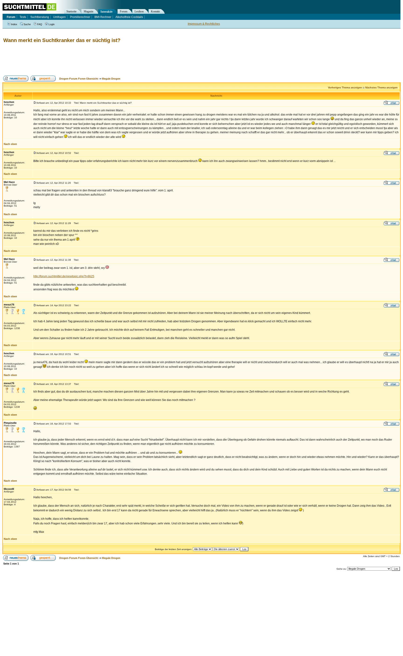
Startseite (71, 11)
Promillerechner (80, 17)
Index (14, 24)
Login (52, 24)
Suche (27, 24)
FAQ (39, 24)
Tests (23, 17)
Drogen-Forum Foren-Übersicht (78, 78)
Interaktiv (107, 11)
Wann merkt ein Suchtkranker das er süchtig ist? (61, 40)
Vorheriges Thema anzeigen (345, 87)
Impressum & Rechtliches (204, 23)
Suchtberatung (39, 17)
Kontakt (155, 11)
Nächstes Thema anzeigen (381, 87)
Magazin (88, 11)
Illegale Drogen (111, 78)
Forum (123, 11)
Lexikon (139, 11)
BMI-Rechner (102, 17)
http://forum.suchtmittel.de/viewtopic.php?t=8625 (63, 276)
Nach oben (10, 144)
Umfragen (59, 17)
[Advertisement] (87, 59)
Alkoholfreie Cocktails (129, 17)
